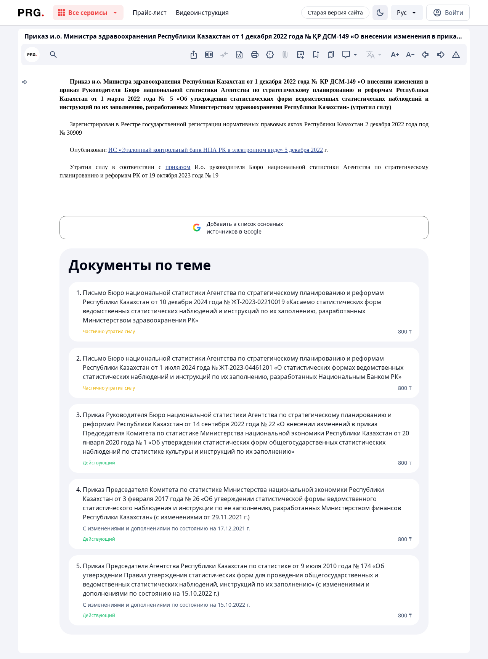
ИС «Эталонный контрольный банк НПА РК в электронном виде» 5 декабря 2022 (215, 150)
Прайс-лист (150, 12)
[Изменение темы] (380, 12)
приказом (177, 167)
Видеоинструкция (202, 12)
